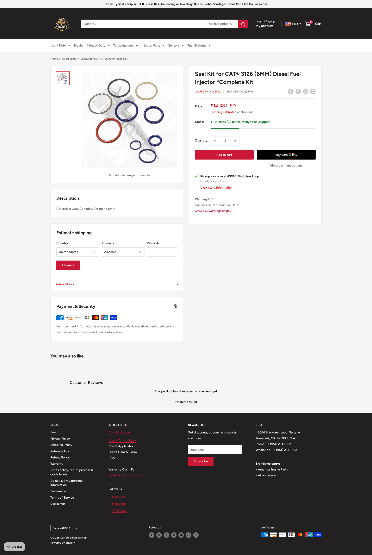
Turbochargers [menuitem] (123, 45)
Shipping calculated (223, 112)
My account (265, 26)
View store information (216, 187)
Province (108, 243)
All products (69, 58)
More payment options (286, 165)
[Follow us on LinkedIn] (196, 535)
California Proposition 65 (125, 475)
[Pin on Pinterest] (298, 91)
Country (62, 243)
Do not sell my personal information (66, 483)
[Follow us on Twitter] (159, 535)
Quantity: (201, 140)
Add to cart (224, 155)
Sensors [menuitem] (173, 45)
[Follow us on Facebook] (151, 535)
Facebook (119, 497)
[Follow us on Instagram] (166, 535)
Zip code (153, 243)
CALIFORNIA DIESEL (208, 91)
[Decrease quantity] (215, 140)
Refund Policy (65, 284)
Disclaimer (57, 504)
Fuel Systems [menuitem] (196, 45)
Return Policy (59, 451)
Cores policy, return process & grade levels (71, 472)
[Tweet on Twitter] (305, 91)
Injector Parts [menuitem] (151, 45)
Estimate (68, 265)
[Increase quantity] (235, 140)
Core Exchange (119, 432)
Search (55, 432)
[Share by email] (313, 91)
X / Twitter (119, 510)
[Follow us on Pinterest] (174, 535)
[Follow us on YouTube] (181, 535)
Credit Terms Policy (122, 440)
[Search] (243, 24)
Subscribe (201, 461)
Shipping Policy (61, 445)
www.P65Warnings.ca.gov (213, 211)
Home (54, 58)
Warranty (56, 463)
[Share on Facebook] (291, 91)
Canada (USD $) (62, 528)
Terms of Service (62, 497)
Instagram (119, 504)
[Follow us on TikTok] (188, 535)
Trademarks (58, 491)
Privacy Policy (60, 438)
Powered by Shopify (62, 542)
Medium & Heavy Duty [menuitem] (89, 45)
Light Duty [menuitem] (58, 45)
